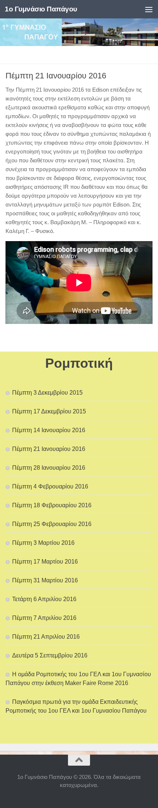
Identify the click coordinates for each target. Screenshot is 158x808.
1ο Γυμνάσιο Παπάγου (41, 9)
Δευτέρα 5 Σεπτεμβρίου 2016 (49, 655)
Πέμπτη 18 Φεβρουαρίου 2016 (51, 505)
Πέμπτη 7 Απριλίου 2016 (44, 618)
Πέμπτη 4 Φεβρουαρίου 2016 (50, 486)
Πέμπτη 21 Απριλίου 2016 (46, 637)
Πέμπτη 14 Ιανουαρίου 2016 (48, 430)
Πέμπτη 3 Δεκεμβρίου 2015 (47, 392)
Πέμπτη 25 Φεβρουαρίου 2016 (51, 524)
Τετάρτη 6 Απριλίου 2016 (44, 599)
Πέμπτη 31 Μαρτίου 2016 (45, 580)
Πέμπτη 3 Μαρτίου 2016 (43, 543)
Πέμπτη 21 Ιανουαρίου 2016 (48, 449)
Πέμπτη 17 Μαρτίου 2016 (45, 561)
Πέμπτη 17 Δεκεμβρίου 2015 (49, 411)
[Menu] (149, 9)
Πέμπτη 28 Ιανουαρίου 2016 (48, 468)
